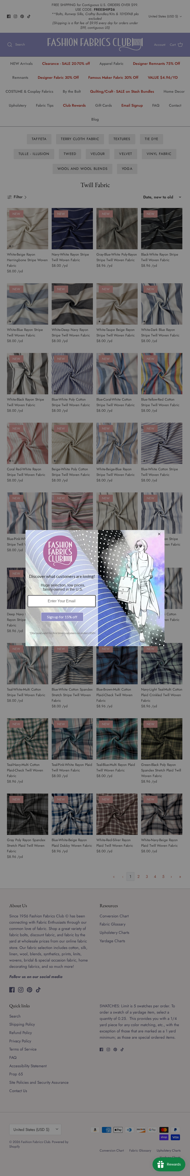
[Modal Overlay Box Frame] (95, 588)
